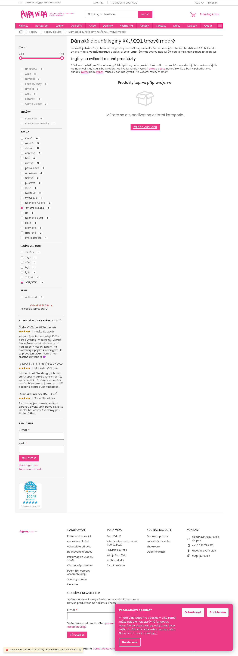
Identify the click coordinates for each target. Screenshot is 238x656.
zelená (32, 148)
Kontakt (99, 2)
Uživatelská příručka (79, 546)
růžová (32, 163)
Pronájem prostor (157, 536)
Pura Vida (33, 118)
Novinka (32, 79)
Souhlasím (218, 612)
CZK (197, 2)
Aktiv (30, 94)
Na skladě (33, 69)
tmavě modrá (37, 208)
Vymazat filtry (40, 305)
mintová (33, 193)
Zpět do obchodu (145, 127)
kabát (99, 72)
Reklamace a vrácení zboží (80, 558)
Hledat (145, 14)
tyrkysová (33, 198)
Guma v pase (35, 104)
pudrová (33, 183)
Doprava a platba (78, 541)
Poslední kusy (35, 84)
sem (154, 633)
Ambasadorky (115, 560)
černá (32, 138)
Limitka (31, 89)
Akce (30, 74)
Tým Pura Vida (116, 565)
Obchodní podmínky (80, 565)
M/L (29, 267)
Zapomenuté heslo (30, 469)
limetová (33, 232)
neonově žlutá (36, 218)
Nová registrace (28, 465)
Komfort (32, 99)
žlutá (30, 188)
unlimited (33, 297)
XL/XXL (32, 277)
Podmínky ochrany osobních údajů (78, 572)
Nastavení (130, 642)
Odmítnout (193, 612)
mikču (85, 72)
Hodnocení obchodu (124, 2)
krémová (33, 228)
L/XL (30, 272)
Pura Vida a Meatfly (39, 123)
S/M (30, 262)
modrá (32, 143)
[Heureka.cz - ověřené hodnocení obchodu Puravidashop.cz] (30, 495)
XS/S (30, 257)
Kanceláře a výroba (159, 541)
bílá (30, 158)
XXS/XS (32, 252)
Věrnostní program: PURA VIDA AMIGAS (122, 543)
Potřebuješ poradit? (79, 536)
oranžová (33, 173)
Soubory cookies (77, 579)
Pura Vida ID (114, 536)
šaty (162, 68)
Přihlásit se (29, 458)
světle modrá (35, 238)
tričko (152, 68)
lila (29, 213)
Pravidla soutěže (117, 550)
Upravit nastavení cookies (109, 648)
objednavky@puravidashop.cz (205, 538)
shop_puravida (201, 556)
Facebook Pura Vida (204, 550)
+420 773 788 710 (203, 545)
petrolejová (34, 168)
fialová (32, 178)
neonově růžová (37, 203)
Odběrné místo (156, 551)
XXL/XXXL (34, 282)
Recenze (72, 584)
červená (33, 153)
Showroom (153, 546)
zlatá (30, 223)
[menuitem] (23, 25)
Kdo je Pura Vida (116, 555)
